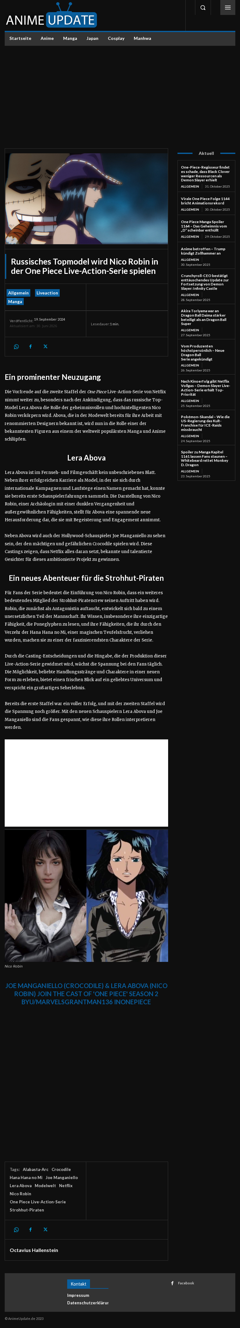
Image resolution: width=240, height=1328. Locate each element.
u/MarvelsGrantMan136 (71, 1002)
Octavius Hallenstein (34, 1250)
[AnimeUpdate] (51, 15)
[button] (202, 7)
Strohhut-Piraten (27, 1209)
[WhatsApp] (16, 346)
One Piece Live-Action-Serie (38, 1201)
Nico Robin (20, 1193)
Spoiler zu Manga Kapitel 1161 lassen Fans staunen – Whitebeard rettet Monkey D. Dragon (204, 458)
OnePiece (136, 1002)
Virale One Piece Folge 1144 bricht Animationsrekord (205, 200)
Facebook (186, 1283)
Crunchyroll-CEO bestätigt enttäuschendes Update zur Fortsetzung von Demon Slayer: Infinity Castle (205, 282)
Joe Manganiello (62, 1177)
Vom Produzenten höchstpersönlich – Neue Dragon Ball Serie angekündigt (202, 352)
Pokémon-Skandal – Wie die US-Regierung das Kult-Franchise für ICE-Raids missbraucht (205, 423)
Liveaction (47, 292)
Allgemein (18, 292)
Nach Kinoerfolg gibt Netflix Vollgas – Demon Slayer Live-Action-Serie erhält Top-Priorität (205, 387)
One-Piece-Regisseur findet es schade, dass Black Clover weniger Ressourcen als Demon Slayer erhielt (205, 173)
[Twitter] (44, 346)
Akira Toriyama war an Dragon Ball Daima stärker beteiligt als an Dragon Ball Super (203, 317)
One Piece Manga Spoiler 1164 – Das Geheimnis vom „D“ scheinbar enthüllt (204, 226)
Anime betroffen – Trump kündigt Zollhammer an (203, 251)
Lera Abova (21, 1185)
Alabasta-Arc (35, 1169)
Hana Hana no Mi (26, 1177)
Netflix (65, 1185)
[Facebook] (30, 346)
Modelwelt (45, 1185)
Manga (15, 301)
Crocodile (61, 1169)
